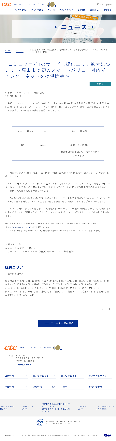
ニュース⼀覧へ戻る (62, 323)
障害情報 (9, 386)
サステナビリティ (98, 375)
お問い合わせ (106, 5)
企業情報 (9, 375)
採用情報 (37, 386)
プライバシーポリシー (28, 407)
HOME (8, 51)
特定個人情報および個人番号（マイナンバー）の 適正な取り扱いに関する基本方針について (56, 408)
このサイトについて (82, 407)
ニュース (19, 51)
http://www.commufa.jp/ (17, 227)
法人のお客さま (69, 375)
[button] (94, 11)
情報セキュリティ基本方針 (7, 407)
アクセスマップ (24, 365)
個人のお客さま (41, 375)
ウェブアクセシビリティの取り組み (105, 407)
